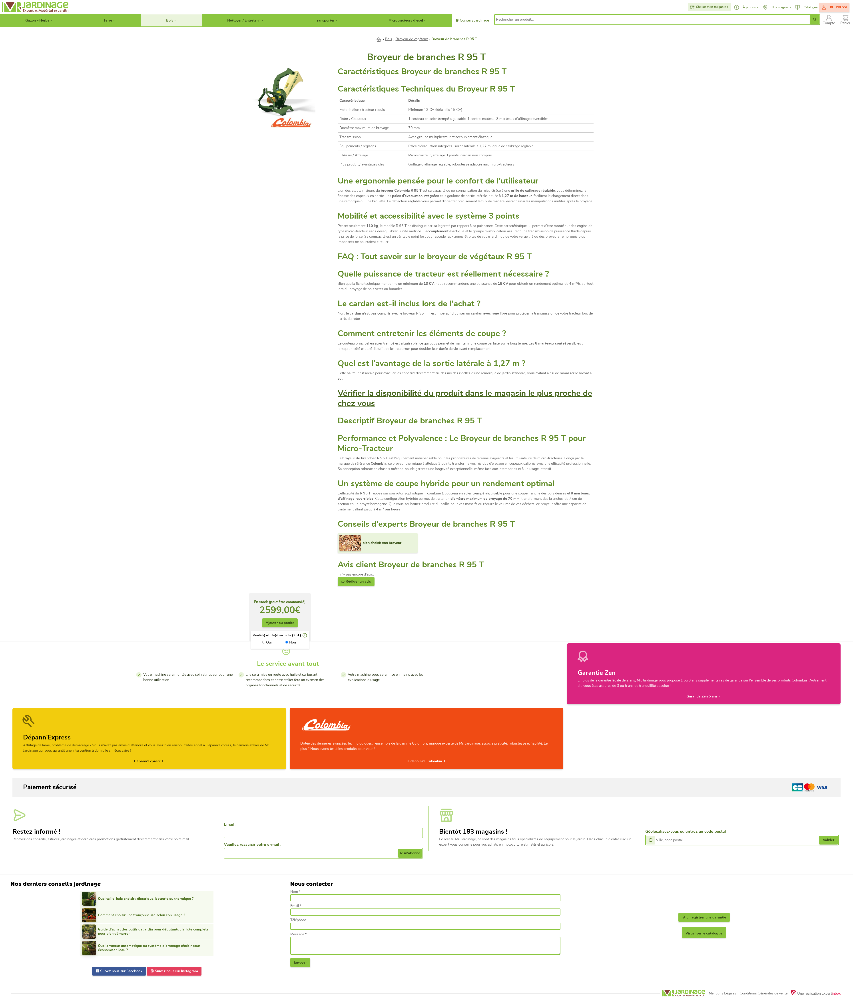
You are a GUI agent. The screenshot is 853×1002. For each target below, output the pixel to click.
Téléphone (298, 920)
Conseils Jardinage (474, 20)
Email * (295, 906)
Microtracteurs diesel (406, 20)
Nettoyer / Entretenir (244, 20)
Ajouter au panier (280, 623)
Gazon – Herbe (37, 20)
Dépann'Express (147, 761)
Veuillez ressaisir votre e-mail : (252, 845)
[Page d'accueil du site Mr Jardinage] (35, 7)
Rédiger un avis (358, 581)
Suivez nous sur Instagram (176, 971)
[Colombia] (291, 122)
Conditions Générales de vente (763, 993)
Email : (230, 825)
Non (292, 642)
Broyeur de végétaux (412, 39)
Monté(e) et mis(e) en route (272, 635)
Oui (268, 642)
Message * (298, 934)
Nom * (295, 891)
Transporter (325, 20)
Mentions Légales (722, 993)
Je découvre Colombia (424, 761)
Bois (169, 20)
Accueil (380, 39)
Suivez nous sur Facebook (120, 971)
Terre (108, 20)
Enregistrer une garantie (706, 917)
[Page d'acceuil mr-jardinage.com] (683, 993)
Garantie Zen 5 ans (701, 696)
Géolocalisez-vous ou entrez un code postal (685, 832)
